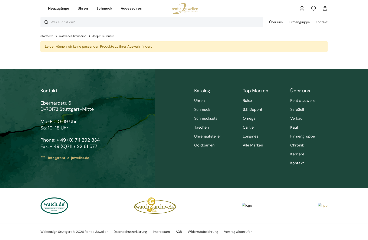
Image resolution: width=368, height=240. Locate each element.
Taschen (201, 127)
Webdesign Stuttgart (56, 232)
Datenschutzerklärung (130, 232)
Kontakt (322, 22)
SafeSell (297, 110)
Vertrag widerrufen (238, 232)
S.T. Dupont (252, 110)
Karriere (297, 154)
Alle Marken (253, 145)
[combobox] (151, 22)
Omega (249, 118)
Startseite (46, 36)
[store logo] (184, 8)
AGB (179, 232)
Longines (250, 136)
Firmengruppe (299, 22)
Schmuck (104, 8)
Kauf (294, 127)
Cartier (249, 127)
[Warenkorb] (325, 8)
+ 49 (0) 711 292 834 (78, 140)
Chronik (297, 145)
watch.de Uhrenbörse (72, 36)
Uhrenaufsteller (207, 136)
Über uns (276, 22)
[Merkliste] (313, 8)
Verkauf (297, 118)
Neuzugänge (58, 8)
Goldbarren (204, 145)
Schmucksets (205, 118)
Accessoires (131, 8)
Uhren (83, 8)
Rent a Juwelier (303, 101)
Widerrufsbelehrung (203, 232)
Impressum (161, 232)
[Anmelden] (302, 8)
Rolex (247, 101)
